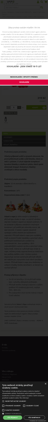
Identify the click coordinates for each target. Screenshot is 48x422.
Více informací (24, 398)
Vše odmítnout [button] (34, 418)
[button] (24, 413)
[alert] (24, 401)
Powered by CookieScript (38, 421)
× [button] (45, 384)
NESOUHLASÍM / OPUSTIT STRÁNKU (24, 77)
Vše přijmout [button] (12, 418)
